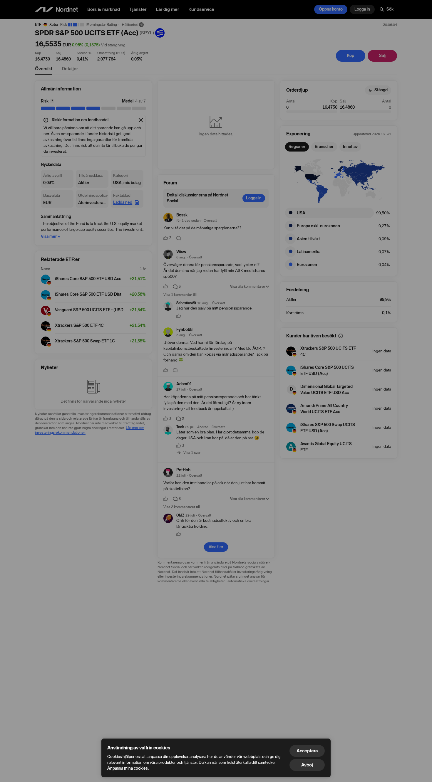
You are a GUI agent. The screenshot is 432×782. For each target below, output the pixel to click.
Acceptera (307, 751)
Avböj (307, 765)
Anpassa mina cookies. (128, 768)
